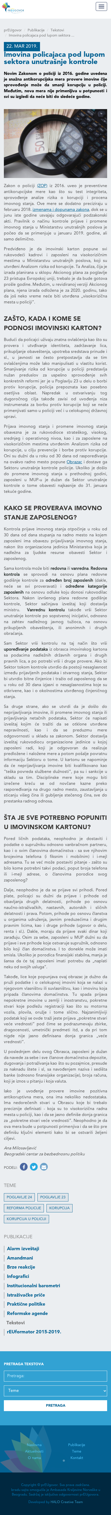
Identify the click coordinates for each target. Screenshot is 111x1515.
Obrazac (74, 462)
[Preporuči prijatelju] (43, 1168)
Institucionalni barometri (33, 1286)
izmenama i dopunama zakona (61, 210)
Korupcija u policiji (26, 1219)
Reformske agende (27, 1313)
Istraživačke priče (26, 1295)
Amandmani (20, 1258)
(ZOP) (42, 186)
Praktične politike (26, 1304)
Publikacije (36, 30)
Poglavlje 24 (19, 1197)
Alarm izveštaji (23, 1249)
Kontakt (76, 1458)
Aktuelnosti (34, 1451)
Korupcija (59, 1208)
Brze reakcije (21, 1267)
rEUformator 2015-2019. (34, 1332)
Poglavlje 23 (53, 1197)
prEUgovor (13, 30)
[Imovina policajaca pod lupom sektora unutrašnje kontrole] (55, 143)
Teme (76, 1451)
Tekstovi (57, 30)
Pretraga (55, 1405)
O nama (34, 1458)
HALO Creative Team (67, 1502)
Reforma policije (24, 1208)
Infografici (18, 1276)
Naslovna (34, 1445)
